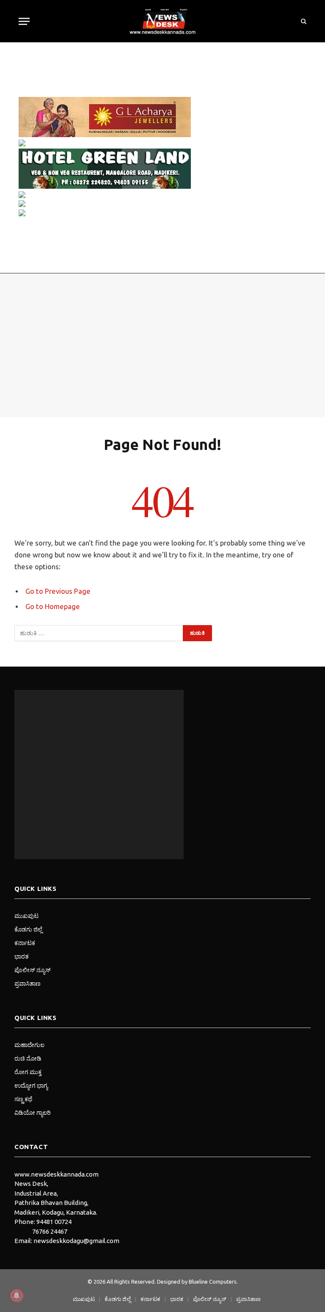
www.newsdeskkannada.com (56, 1174)
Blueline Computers (213, 1281)
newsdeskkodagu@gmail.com (76, 1240)
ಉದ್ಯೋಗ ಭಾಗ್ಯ (31, 1085)
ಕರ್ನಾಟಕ (24, 943)
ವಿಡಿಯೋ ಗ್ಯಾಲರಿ (32, 1112)
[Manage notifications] (16, 1295)
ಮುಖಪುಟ (26, 915)
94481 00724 (54, 1221)
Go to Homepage (52, 606)
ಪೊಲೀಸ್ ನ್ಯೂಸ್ (32, 970)
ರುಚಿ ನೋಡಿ (27, 1058)
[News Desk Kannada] (162, 21)
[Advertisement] (162, 345)
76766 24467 (49, 1231)
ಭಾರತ (21, 956)
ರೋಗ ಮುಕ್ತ (27, 1072)
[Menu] (24, 21)
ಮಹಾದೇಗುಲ (29, 1045)
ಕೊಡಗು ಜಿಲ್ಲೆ (28, 929)
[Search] (302, 21)
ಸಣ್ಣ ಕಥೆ (23, 1099)
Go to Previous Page (58, 591)
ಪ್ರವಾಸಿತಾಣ (27, 983)
